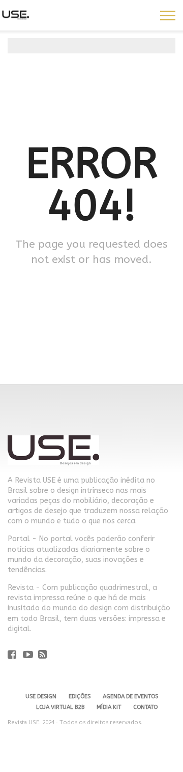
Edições (79, 696)
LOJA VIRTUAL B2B (60, 707)
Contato (145, 707)
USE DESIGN (40, 696)
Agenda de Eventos (130, 696)
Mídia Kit (109, 707)
